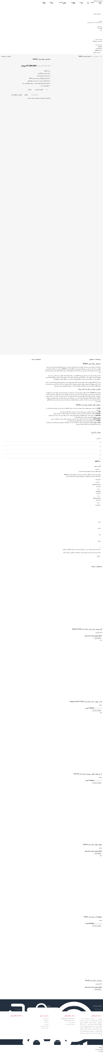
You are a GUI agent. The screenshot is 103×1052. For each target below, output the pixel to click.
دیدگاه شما (98, 505)
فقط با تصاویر (97, 466)
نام (100, 534)
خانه (101, 56)
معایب (99, 528)
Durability (98, 491)
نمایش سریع (96, 977)
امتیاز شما (98, 479)
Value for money (96, 484)
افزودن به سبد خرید (39, 89)
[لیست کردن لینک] (38, 1020)
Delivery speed (97, 498)
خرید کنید (30, 89)
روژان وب (26, 1041)
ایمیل (99, 541)
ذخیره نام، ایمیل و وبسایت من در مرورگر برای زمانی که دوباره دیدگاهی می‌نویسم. (82, 549)
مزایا (99, 521)
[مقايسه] (100, 977)
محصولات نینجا (95, 56)
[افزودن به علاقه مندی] (92, 977)
